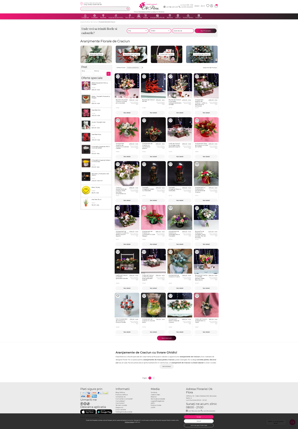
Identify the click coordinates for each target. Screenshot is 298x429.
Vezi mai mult (167, 338)
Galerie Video (155, 395)
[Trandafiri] (94, 15)
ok (108, 74)
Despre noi (119, 407)
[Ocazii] (138, 15)
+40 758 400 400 (172, 7)
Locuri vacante (121, 409)
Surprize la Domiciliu (115, 17)
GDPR (153, 407)
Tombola (154, 392)
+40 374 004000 (187, 7)
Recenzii (154, 397)
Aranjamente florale (157, 17)
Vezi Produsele (206, 31)
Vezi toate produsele (158, 399)
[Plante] (145, 15)
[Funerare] (199, 15)
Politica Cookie (129, 422)
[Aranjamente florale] (157, 15)
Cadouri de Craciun (91, 22)
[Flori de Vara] (130, 15)
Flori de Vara (129, 17)
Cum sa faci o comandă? (124, 399)
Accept (199, 417)
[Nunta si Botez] (188, 15)
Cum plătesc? (120, 401)
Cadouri (178, 17)
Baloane (170, 17)
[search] (128, 9)
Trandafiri (94, 17)
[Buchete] (103, 15)
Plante (145, 17)
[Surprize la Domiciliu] (116, 15)
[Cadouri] (178, 15)
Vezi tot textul (166, 366)
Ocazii (139, 17)
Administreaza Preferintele (199, 425)
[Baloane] (170, 15)
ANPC (153, 403)
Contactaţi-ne (120, 397)
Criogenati (85, 17)
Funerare (199, 17)
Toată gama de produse (124, 412)
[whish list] (208, 7)
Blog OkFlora (120, 392)
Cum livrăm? (120, 403)
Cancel (199, 421)
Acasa (82, 22)
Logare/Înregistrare (157, 401)
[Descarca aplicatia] (88, 411)
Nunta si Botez (188, 17)
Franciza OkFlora (122, 395)
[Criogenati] (85, 15)
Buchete (103, 17)
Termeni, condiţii (121, 405)
